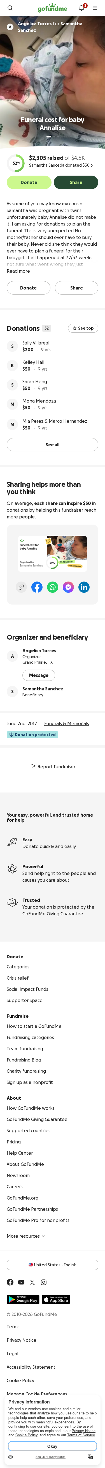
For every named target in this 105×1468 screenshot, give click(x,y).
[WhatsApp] (52, 587)
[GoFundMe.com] (52, 8)
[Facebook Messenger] (68, 587)
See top (86, 328)
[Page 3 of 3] (58, 136)
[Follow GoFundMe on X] (32, 1282)
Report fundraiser (56, 766)
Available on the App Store (56, 1299)
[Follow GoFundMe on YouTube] (21, 1282)
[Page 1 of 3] (48, 136)
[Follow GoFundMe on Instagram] (43, 1282)
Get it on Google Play (23, 1299)
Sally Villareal (35, 342)
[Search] (10, 7)
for (50, 27)
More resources (23, 1236)
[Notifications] (81, 7)
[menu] (95, 7)
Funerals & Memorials (66, 723)
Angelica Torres (39, 650)
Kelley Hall (33, 362)
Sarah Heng (34, 381)
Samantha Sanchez (42, 688)
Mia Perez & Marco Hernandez (54, 421)
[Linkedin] (84, 587)
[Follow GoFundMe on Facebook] (10, 1282)
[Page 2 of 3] (54, 136)
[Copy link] (21, 587)
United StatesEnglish (55, 1265)
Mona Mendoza (39, 400)
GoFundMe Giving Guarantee (52, 913)
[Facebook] (37, 587)
